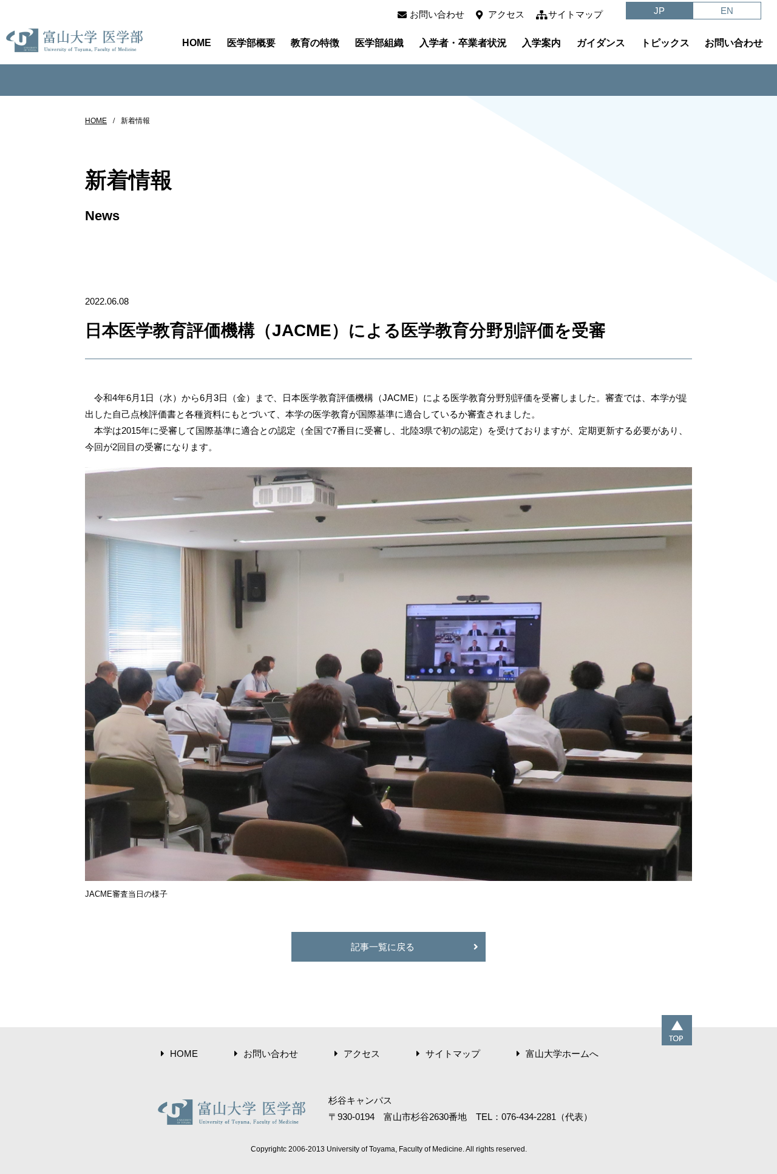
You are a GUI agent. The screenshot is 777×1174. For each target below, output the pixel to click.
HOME (196, 43)
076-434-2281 (528, 1117)
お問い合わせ (437, 14)
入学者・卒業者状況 (463, 43)
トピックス (665, 43)
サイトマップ (575, 14)
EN (727, 10)
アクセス (506, 14)
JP (659, 10)
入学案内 (541, 43)
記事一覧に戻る (383, 947)
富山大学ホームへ (562, 1053)
